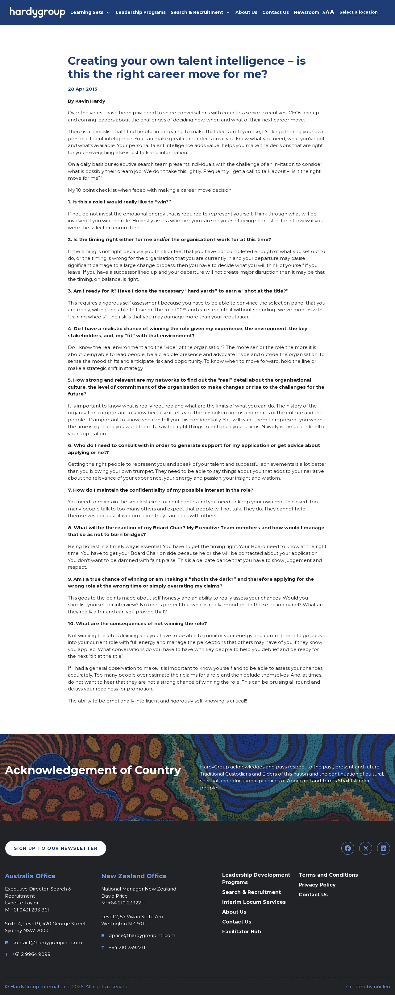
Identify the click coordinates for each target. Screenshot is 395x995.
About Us (234, 912)
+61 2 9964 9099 (31, 954)
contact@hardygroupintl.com (47, 942)
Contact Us (236, 922)
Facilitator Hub (241, 932)
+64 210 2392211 (127, 947)
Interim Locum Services (254, 902)
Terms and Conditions (328, 875)
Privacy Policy (317, 885)
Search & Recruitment (251, 892)
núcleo (381, 986)
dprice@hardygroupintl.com (142, 935)
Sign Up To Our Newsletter (56, 848)
